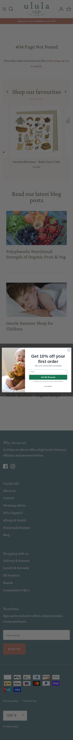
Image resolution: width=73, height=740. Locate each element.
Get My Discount (48, 377)
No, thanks (48, 386)
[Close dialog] (68, 349)
